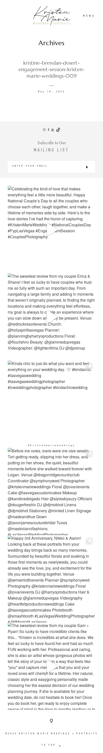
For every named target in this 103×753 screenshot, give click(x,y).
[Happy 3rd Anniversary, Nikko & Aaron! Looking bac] (51, 579)
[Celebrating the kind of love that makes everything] (51, 229)
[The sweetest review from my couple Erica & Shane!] (51, 317)
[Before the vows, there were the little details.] (51, 491)
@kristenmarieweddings (51, 445)
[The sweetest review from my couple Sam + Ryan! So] (51, 666)
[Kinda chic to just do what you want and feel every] (51, 404)
